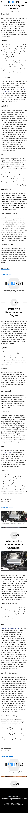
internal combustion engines (10, 628)
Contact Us (17, 802)
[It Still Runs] (14, 2)
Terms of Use (9, 803)
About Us (4, 802)
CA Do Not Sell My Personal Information (13, 804)
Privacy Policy (17, 803)
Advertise (10, 802)
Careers (23, 802)
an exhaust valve (6, 452)
